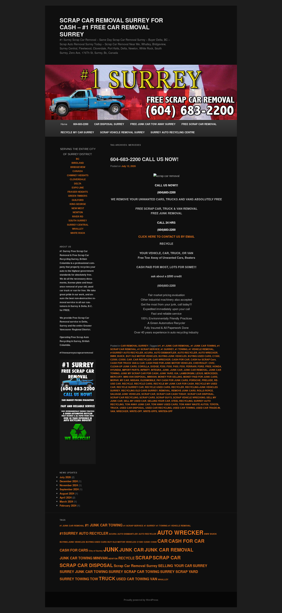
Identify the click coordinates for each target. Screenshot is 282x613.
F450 (175, 366)
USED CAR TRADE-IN (208, 407)
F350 (169, 366)
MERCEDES (211, 373)
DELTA (77, 183)
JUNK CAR (176, 370)
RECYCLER (177, 387)
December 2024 (69, 481)
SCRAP (143, 557)
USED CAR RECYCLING (158, 407)
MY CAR (124, 380)
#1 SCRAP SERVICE (148, 349)
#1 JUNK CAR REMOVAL (176, 345)
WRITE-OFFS (150, 411)
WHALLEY (77, 229)
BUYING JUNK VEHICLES (172, 356)
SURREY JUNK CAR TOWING (84, 571)
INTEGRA (156, 370)
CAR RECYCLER (142, 359)
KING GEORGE (78, 204)
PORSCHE (195, 380)
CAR (129, 359)
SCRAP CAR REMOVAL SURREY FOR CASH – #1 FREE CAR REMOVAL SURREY (111, 27)
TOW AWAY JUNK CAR (137, 404)
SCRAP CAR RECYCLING (124, 397)
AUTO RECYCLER (187, 352)
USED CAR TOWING (184, 407)
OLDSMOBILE (147, 380)
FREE (208, 366)
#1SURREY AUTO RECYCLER (126, 352)
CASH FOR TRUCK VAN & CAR (127, 363)
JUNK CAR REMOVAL (196, 370)
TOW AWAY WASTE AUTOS (194, 404)
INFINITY (145, 370)
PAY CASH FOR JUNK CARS (172, 380)
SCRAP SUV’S (164, 397)
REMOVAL (164, 390)
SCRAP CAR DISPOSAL (200, 394)
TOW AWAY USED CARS (164, 404)
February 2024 (68, 505)
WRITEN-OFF (165, 411)
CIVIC (212, 363)
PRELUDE (207, 380)
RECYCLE (127, 383)
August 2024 (67, 493)
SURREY (200, 565)
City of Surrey (96, 550)
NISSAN (134, 380)
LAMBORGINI (187, 373)
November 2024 (69, 485)
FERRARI (191, 366)
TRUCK (114, 407)
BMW (113, 356)
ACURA (148, 352)
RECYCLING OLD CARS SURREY (139, 390)
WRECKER (122, 411)
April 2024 (66, 497)
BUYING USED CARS (199, 356)
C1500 (215, 356)
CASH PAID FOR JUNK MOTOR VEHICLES (169, 363)
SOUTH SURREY (77, 220)
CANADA (78, 171)
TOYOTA (214, 404)
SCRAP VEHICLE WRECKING (189, 397)
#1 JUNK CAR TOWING (203, 345)
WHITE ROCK (77, 233)
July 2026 (65, 477)
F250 (162, 366)
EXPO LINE (78, 187)
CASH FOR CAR (181, 359)
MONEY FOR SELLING (170, 376)
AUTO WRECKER (208, 352)
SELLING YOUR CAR (159, 401)
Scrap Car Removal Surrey (135, 565)
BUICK (121, 356)
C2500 (113, 359)
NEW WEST (78, 208)
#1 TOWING (181, 349)
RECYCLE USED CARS (157, 387)
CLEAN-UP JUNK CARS (123, 366)
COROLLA (143, 366)
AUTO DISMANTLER (165, 352)
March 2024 (66, 501)
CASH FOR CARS (74, 550)
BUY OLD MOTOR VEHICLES (141, 356)
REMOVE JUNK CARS (183, 390)
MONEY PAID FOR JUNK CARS (200, 376)
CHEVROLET (200, 363)
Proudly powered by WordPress (141, 600)
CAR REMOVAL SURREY (134, 345)
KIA (176, 373)
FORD (201, 366)
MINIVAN (152, 376)
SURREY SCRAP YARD (179, 571)
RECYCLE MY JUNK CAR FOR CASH (173, 383)
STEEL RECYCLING (182, 401)
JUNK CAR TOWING (76, 558)
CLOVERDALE (78, 179)
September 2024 (69, 489)
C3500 (122, 359)
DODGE (154, 366)
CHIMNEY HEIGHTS (77, 175)
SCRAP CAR (148, 394)
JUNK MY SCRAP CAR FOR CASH (139, 373)
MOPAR (114, 380)
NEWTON (78, 212)
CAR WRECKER (162, 359)
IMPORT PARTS (130, 370)
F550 (182, 366)
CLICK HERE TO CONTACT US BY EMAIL (166, 236)
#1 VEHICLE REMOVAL (201, 349)
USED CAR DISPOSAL (132, 407)
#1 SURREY (167, 349)
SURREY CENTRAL (77, 224)
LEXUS (199, 373)
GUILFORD (78, 200)
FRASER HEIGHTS (78, 192)
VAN (112, 411)
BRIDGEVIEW (77, 167)
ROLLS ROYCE (205, 390)
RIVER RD (77, 216)
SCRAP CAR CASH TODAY (171, 394)
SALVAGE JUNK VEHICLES (125, 394)
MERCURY (116, 376)
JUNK (165, 370)
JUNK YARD (166, 373)
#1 (159, 345)
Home (64, 124)
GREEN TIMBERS (77, 196)
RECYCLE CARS (143, 383)
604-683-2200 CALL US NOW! (144, 159)
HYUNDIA (115, 370)
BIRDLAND (78, 163)
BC (77, 159)
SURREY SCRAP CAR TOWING (134, 571)
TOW (94, 578)
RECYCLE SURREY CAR (130, 387)
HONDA (217, 366)
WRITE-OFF (135, 411)
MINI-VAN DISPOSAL (134, 376)
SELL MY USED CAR (135, 401)
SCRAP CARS (147, 397)
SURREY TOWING (74, 578)
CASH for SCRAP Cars (203, 359)
